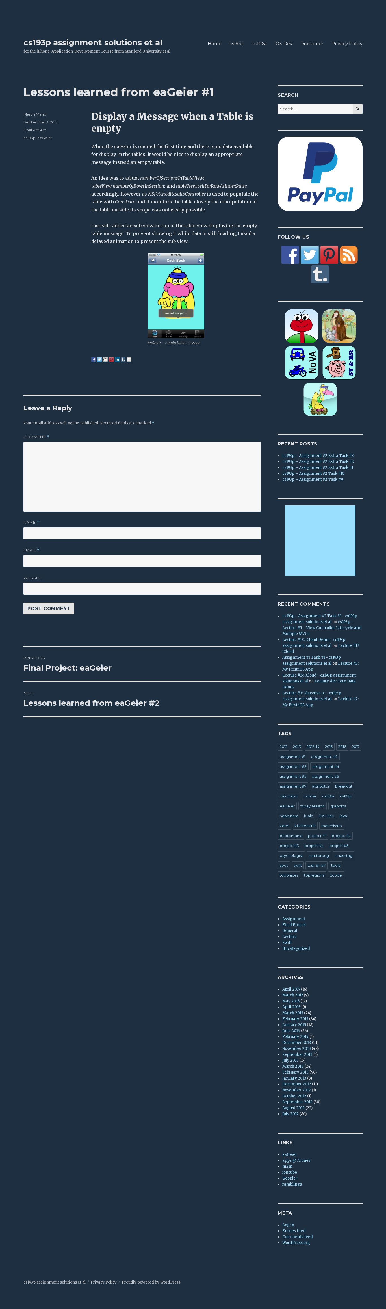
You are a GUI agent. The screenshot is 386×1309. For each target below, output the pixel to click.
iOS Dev (283, 43)
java (343, 816)
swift (298, 865)
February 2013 (295, 1072)
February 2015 (295, 1019)
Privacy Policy (347, 43)
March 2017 (292, 995)
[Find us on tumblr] (320, 274)
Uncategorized (296, 948)
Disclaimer (312, 43)
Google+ (290, 1178)
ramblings (292, 1184)
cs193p (236, 43)
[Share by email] (129, 359)
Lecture (289, 936)
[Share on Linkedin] (117, 359)
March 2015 (292, 1013)
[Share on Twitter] (99, 359)
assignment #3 (293, 766)
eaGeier (44, 138)
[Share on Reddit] (105, 359)
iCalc (308, 816)
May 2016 (291, 1001)
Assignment (293, 918)
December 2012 (296, 1084)
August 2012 (293, 1108)
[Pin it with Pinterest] (111, 359)
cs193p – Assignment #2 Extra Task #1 (317, 467)
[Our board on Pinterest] (329, 255)
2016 (342, 746)
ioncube (289, 1172)
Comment (36, 437)
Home (215, 43)
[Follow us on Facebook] (290, 255)
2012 (283, 746)
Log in (288, 1225)
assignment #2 (324, 756)
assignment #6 (325, 776)
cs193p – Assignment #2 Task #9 (312, 479)
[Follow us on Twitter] (310, 255)
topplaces (289, 875)
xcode (336, 875)
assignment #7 (293, 786)
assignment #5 (293, 776)
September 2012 (297, 1102)
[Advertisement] (321, 541)
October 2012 (294, 1096)
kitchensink (305, 825)
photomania (291, 835)
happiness (289, 816)
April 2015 (291, 1007)
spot (284, 865)
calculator (289, 796)
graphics (338, 806)
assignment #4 (325, 766)
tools (335, 865)
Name (31, 522)
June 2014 (291, 1030)
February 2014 (295, 1036)
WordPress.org (296, 1242)
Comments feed (297, 1236)
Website (32, 577)
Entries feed (293, 1230)
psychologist (291, 855)
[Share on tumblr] (123, 359)
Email (31, 550)
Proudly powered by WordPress (151, 1282)
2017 (355, 746)
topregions (314, 875)
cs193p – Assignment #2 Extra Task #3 (318, 455)
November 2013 (296, 1048)
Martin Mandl (35, 114)
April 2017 (291, 989)
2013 (297, 746)
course (310, 796)
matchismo (331, 825)
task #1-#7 (316, 865)
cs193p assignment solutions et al (92, 42)
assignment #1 (292, 756)
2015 (329, 746)
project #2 (341, 835)
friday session (312, 806)
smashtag (343, 855)
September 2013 (297, 1054)
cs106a (259, 43)
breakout (343, 786)
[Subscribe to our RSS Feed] (349, 255)
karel (284, 825)
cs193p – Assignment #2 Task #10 (313, 473)
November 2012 (296, 1090)
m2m (287, 1166)
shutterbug (319, 855)
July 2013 (290, 1060)
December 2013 (296, 1042)
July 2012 (290, 1113)
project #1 (317, 835)
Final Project (34, 130)
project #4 (314, 845)
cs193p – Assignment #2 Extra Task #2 (318, 461)
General (289, 930)
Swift (287, 942)
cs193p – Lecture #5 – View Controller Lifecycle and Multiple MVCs (321, 627)
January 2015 (294, 1024)
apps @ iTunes (296, 1160)
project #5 (338, 845)
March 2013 (292, 1066)
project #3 (289, 845)
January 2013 (294, 1078)
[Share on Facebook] (93, 359)
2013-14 (313, 746)
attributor (320, 786)
